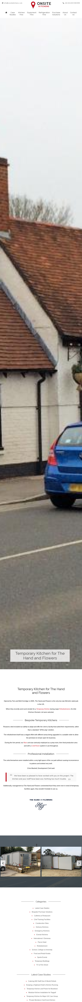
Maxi (25, 742)
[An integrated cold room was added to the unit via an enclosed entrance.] (62, 876)
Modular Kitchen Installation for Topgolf (42, 992)
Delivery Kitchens (42, 927)
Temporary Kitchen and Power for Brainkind (42, 989)
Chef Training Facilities (42, 919)
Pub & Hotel (42, 942)
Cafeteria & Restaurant (42, 916)
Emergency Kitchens (42, 931)
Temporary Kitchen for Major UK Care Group (42, 996)
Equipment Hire (31, 13)
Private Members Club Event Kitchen (42, 1000)
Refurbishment (64, 709)
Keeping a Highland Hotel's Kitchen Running (42, 985)
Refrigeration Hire (44, 13)
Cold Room (36, 746)
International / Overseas (42, 938)
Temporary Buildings (42, 961)
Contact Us (73, 13)
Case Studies (13, 13)
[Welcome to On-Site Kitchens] (6, 14)
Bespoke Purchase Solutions (42, 912)
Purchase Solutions (56, 13)
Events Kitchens (42, 934)
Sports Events (42, 957)
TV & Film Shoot (42, 965)
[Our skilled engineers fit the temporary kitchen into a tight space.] (20, 876)
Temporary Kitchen (43, 709)
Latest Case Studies (42, 908)
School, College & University (42, 950)
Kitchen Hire (21, 13)
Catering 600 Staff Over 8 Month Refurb (42, 981)
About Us (65, 13)
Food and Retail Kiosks (42, 953)
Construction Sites (42, 923)
